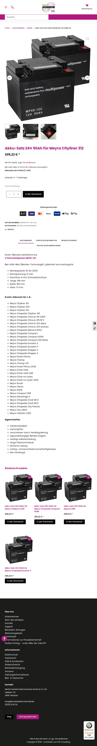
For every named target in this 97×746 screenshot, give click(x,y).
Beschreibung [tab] (26, 240)
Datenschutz (11, 654)
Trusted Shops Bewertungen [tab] (48, 246)
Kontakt (9, 623)
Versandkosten (29, 162)
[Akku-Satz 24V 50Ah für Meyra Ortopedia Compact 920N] (48, 488)
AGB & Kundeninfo (14, 661)
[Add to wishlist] (29, 477)
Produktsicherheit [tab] (69, 240)
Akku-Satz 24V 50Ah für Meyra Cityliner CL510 (16, 507)
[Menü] (6, 7)
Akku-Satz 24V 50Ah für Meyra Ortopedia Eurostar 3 (18, 569)
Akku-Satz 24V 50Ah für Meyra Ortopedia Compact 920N (47, 509)
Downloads (10, 636)
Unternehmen (12, 616)
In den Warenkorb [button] (15, 521)
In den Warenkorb (33, 194)
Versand (9, 671)
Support (9, 626)
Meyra (19, 226)
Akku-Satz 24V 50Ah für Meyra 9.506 (75, 507)
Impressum (10, 658)
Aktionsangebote (13, 633)
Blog (9, 716)
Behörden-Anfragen (15, 629)
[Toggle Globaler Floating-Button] (4, 639)
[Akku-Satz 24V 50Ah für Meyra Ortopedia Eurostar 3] (19, 549)
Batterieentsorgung (15, 668)
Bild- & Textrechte (14, 678)
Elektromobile (30, 226)
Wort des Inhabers (14, 620)
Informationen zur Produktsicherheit (23, 639)
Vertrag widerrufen (27, 716)
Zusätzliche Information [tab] (46, 240)
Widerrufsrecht (12, 664)
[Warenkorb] (86, 5)
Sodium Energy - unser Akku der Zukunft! (25, 643)
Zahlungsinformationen (17, 674)
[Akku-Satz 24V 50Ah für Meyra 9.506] (78, 488)
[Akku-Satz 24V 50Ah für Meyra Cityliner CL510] (19, 488)
